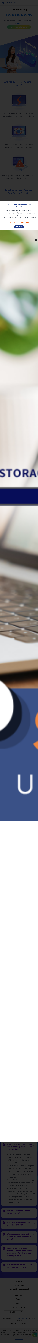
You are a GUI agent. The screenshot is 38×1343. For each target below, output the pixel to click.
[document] (19, 671)
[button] (36, 240)
